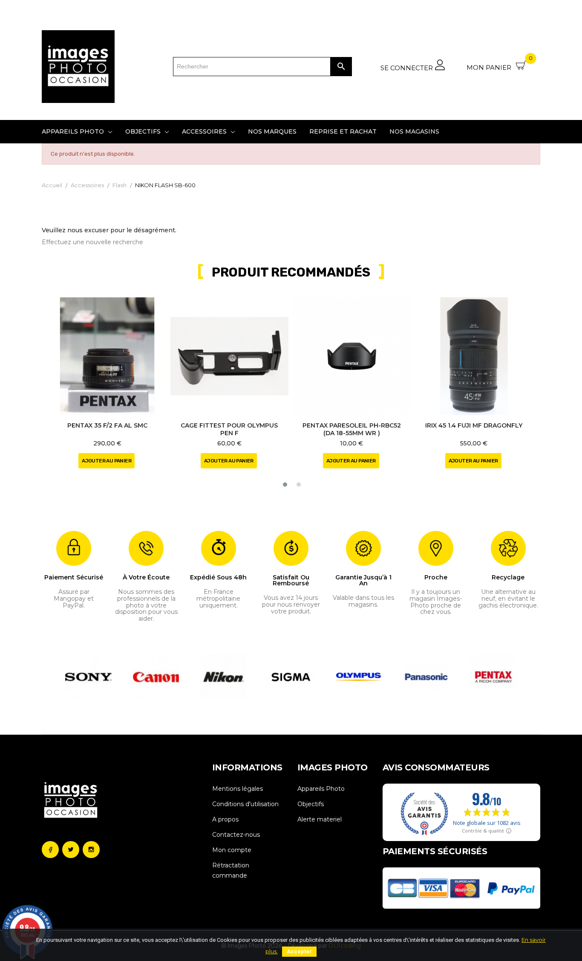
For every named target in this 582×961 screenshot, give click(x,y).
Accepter (299, 951)
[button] (285, 484)
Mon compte (231, 850)
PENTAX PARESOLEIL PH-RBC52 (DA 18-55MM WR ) (352, 429)
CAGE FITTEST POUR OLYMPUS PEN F (229, 429)
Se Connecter (407, 67)
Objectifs (310, 804)
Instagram (91, 849)
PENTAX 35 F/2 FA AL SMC (107, 425)
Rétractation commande (230, 870)
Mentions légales (237, 789)
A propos (225, 819)
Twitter (70, 849)
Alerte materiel (319, 819)
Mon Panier (500, 64)
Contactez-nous (236, 834)
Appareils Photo (321, 789)
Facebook (50, 849)
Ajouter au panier (106, 461)
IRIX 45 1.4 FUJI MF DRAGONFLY (473, 425)
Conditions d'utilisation (245, 804)
